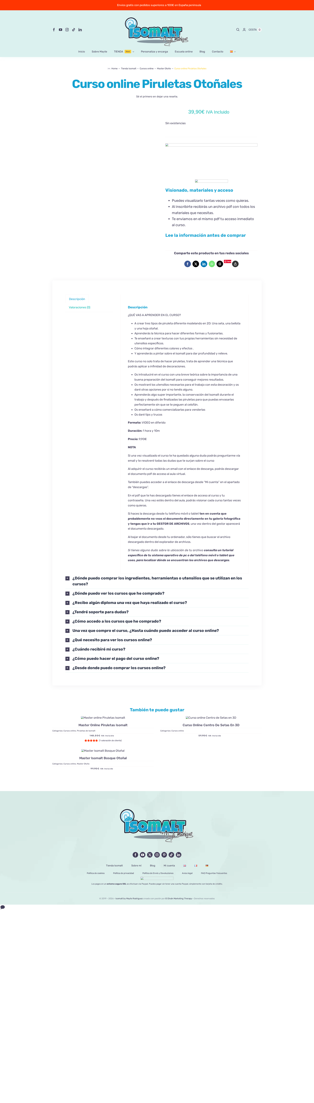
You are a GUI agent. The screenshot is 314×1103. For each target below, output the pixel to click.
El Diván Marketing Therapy (178, 898)
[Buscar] (238, 30)
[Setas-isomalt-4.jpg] (211, 717)
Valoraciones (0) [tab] (79, 307)
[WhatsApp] (212, 264)
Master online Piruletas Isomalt (103, 725)
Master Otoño (83, 764)
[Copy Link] (235, 264)
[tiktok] (73, 29)
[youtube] (60, 29)
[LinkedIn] (204, 264)
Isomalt (214, 394)
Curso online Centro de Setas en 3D (211, 725)
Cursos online (69, 731)
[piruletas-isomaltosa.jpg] (102, 111)
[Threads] (220, 264)
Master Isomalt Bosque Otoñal (103, 758)
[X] (196, 264)
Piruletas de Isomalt (86, 731)
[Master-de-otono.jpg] (102, 750)
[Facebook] (187, 264)
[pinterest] (164, 855)
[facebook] (54, 29)
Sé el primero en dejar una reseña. (157, 96)
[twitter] (150, 855)
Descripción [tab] (77, 299)
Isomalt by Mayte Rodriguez (129, 898)
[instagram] (67, 29)
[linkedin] (80, 29)
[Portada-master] (103, 717)
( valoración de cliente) (110, 740)
